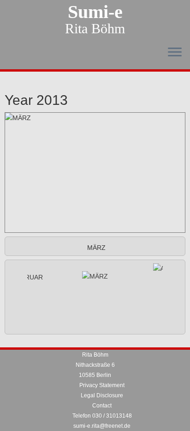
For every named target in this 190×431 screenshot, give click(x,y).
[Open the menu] (175, 53)
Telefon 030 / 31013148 (102, 416)
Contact (102, 405)
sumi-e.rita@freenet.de (102, 426)
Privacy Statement (102, 385)
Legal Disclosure (102, 395)
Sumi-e (95, 12)
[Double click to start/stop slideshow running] (95, 276)
